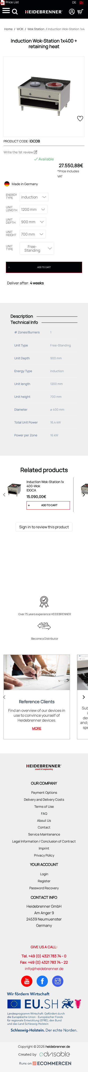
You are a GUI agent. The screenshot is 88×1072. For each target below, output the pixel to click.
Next (84, 494)
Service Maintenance (44, 834)
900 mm (28, 221)
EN (81, 2)
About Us (44, 820)
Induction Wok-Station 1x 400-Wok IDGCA (45, 486)
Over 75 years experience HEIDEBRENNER (44, 614)
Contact (44, 827)
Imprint (44, 848)
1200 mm (29, 209)
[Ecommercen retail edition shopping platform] (44, 1063)
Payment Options (44, 792)
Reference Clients (36, 701)
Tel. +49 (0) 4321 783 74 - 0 (44, 956)
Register (44, 881)
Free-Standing (32, 248)
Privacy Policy (44, 855)
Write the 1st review (19, 152)
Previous (4, 494)
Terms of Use (44, 806)
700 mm (28, 234)
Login (44, 874)
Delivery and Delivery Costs (44, 799)
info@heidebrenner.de (44, 968)
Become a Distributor (44, 639)
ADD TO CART (44, 267)
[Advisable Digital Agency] (44, 1053)
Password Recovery (44, 888)
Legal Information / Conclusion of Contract (44, 841)
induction (29, 197)
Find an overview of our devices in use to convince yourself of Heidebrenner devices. (36, 715)
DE (74, 2)
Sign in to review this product (44, 526)
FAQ (44, 813)
